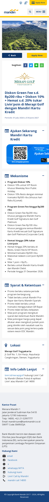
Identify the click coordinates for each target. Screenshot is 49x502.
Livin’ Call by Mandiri (18, 476)
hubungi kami (14, 472)
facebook (12, 460)
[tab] (24, 135)
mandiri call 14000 (16, 480)
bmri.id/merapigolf (14, 375)
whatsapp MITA (15, 468)
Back (13, 55)
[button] (20, 2)
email (10, 456)
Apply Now (37, 55)
